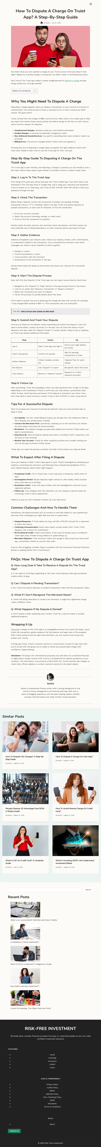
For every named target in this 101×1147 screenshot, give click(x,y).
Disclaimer (52, 1103)
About (52, 1124)
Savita (48, 23)
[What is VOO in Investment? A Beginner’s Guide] (25, 953)
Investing (52, 1058)
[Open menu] (90, 4)
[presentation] (25, 736)
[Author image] (41, 23)
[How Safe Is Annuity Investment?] (25, 976)
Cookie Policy (52, 1088)
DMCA (52, 1091)
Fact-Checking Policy (52, 1097)
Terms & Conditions (52, 1107)
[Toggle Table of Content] (34, 91)
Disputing (15, 629)
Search (88, 890)
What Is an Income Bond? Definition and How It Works (34, 920)
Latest (52, 1064)
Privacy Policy (52, 1084)
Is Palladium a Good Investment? (25, 942)
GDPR (52, 1100)
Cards (52, 1055)
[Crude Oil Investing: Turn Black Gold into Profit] (25, 998)
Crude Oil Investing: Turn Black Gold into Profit (31, 1008)
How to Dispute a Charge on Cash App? (74, 756)
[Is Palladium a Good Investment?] (25, 931)
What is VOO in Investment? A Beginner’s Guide (31, 964)
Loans (52, 1067)
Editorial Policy (52, 1094)
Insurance (52, 1061)
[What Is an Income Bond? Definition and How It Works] (25, 909)
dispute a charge (72, 81)
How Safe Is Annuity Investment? (25, 986)
